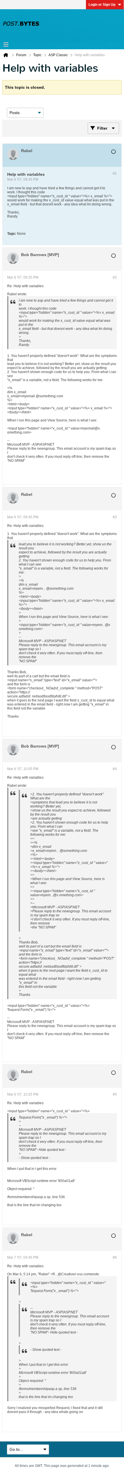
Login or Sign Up (102, 5)
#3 (115, 517)
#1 (115, 173)
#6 (115, 1257)
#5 (115, 1094)
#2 (115, 277)
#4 (115, 769)
